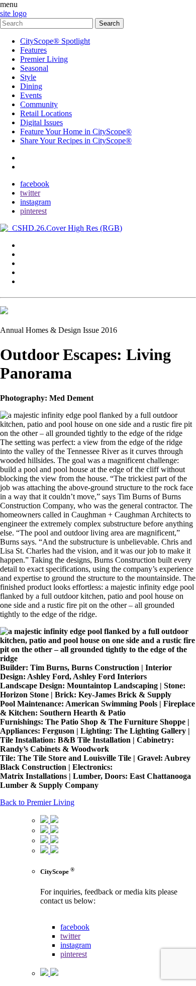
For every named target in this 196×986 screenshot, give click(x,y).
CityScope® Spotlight (55, 41)
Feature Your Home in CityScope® (76, 131)
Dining (31, 86)
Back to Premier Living (37, 802)
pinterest (33, 211)
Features (33, 50)
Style (28, 77)
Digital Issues (41, 122)
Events (31, 95)
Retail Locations (46, 113)
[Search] (47, 23)
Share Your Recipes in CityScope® (76, 140)
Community (39, 104)
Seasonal (34, 68)
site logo (13, 13)
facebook (34, 184)
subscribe (35, 166)
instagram (35, 202)
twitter (30, 193)
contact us (56, 918)
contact (31, 157)
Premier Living (44, 59)
